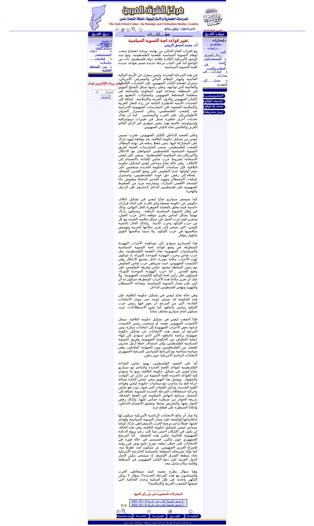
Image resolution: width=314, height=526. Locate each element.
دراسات (212, 48)
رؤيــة (106, 40)
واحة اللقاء (103, 48)
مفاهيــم (215, 44)
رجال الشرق (212, 55)
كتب (223, 52)
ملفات (105, 46)
